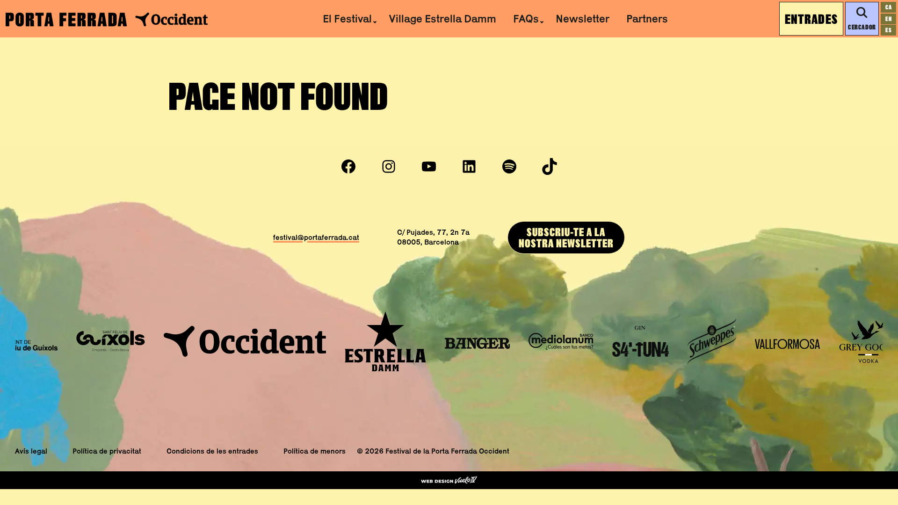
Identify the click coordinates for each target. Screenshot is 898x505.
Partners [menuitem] (647, 18)
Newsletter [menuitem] (582, 18)
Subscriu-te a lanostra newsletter (566, 237)
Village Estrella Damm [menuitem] (442, 18)
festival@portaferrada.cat (316, 237)
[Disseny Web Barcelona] (449, 480)
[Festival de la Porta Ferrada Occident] (107, 19)
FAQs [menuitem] (526, 18)
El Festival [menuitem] (347, 18)
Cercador (862, 26)
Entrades (811, 18)
